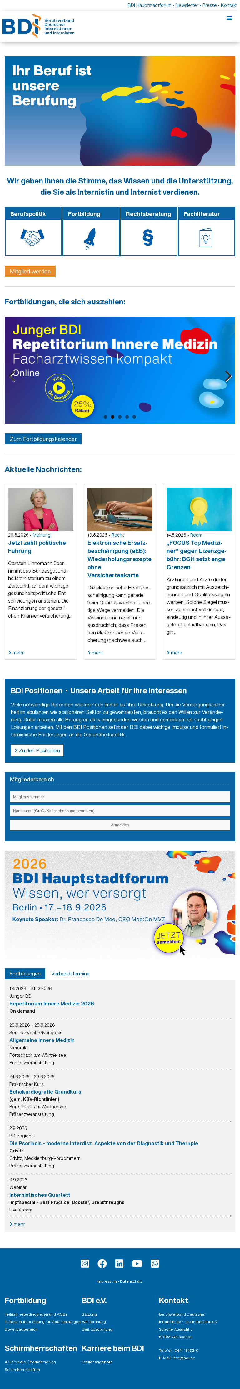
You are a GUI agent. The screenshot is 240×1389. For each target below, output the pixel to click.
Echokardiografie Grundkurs (45, 1092)
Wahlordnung (94, 1321)
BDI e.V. (94, 1300)
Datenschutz (131, 1281)
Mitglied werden (30, 271)
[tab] (25, 973)
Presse (209, 5)
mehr (17, 652)
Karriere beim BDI (113, 1348)
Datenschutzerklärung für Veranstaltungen (43, 1321)
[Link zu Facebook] (102, 1263)
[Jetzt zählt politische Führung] (40, 509)
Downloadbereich (21, 1329)
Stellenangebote (97, 1362)
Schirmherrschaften (41, 1348)
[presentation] (25, 973)
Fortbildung (25, 1300)
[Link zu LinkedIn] (119, 1263)
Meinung (42, 535)
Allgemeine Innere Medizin (42, 1040)
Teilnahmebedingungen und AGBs (36, 1314)
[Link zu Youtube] (137, 1263)
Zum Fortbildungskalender (43, 439)
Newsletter (187, 5)
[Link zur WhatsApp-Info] (155, 1263)
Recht (118, 535)
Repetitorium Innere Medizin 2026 (51, 1003)
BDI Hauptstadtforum (150, 5)
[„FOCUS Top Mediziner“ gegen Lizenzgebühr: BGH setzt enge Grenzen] (199, 509)
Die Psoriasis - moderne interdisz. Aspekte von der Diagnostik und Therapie (103, 1143)
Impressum (107, 1281)
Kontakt (229, 5)
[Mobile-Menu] (229, 18)
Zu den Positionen (39, 750)
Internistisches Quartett (39, 1195)
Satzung (89, 1314)
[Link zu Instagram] (85, 1263)
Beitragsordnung (97, 1329)
